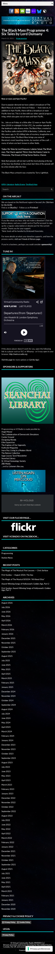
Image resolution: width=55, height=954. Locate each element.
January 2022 (7, 847)
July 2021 (5, 873)
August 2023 (7, 762)
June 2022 (6, 824)
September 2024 (8, 705)
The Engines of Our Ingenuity (13, 445)
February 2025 (7, 682)
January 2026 (7, 634)
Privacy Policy (9, 922)
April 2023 (6, 780)
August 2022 (7, 816)
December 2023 (8, 745)
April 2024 (6, 727)
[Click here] (27, 400)
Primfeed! (34, 207)
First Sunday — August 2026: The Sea (17, 575)
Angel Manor (6, 432)
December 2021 (8, 851)
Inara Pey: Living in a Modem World (16, 450)
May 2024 (5, 722)
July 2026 (5, 607)
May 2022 (5, 829)
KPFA (3, 184)
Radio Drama (20, 184)
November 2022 (8, 802)
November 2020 (8, 909)
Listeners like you (16, 466)
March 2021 (6, 891)
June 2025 (6, 665)
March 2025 (6, 678)
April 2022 (6, 833)
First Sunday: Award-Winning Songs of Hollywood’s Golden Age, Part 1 (26, 589)
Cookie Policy (24, 922)
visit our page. (27, 239)
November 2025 (8, 643)
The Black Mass (31, 184)
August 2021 (7, 869)
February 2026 (7, 629)
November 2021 (8, 855)
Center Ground (7, 437)
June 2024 (6, 718)
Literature (10, 184)
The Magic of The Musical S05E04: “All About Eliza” (23, 579)
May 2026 (5, 616)
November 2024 (8, 696)
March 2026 (6, 625)
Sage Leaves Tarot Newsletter (14, 456)
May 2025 (5, 669)
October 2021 (7, 860)
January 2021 (7, 900)
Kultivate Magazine (9, 448)
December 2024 (8, 691)
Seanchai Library (8, 458)
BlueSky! (14, 207)
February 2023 (7, 789)
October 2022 (7, 807)
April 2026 (6, 620)
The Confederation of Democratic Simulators (20, 434)
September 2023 (8, 758)
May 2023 (5, 776)
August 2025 (7, 656)
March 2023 (6, 785)
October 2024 (7, 700)
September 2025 (8, 651)
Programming (21, 38)
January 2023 (7, 793)
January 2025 (7, 687)
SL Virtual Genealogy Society (13, 461)
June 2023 (6, 771)
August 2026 (7, 603)
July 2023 (5, 767)
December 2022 (8, 798)
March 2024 (6, 731)
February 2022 (7, 842)
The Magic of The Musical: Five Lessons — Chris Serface (24, 570)
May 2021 (5, 882)
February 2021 (7, 895)
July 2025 (5, 660)
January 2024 (7, 740)
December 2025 (8, 638)
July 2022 (5, 820)
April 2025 (6, 674)
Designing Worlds (8, 440)
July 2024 (5, 714)
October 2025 (7, 647)
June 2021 (6, 878)
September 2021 (8, 864)
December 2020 (8, 904)
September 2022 (8, 811)
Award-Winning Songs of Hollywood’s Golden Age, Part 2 (25, 584)
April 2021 (6, 887)
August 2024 (7, 709)
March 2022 (6, 838)
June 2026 (6, 612)
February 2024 (7, 736)
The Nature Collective (10, 453)
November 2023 (8, 749)
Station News (7, 558)
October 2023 (7, 753)
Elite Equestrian (8, 442)
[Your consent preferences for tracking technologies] (39, 949)
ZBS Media (6, 464)
